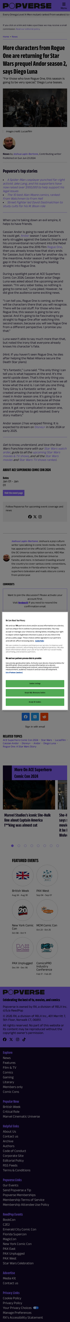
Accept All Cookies (35, 702)
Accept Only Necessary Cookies (35, 693)
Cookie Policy (39, 641)
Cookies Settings (35, 684)
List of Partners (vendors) (14, 672)
